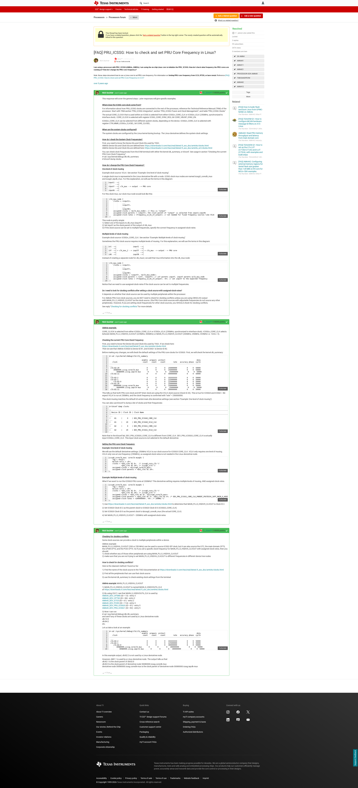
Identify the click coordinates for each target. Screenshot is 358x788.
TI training (145, 9)
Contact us (144, 712)
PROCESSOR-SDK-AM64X (247, 74)
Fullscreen (223, 190)
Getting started (158, 9)
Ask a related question (227, 16)
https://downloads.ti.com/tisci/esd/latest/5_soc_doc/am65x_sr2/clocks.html (178, 148)
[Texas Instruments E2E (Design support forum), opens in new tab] (238, 721)
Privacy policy (131, 778)
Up (103, 313)
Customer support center (150, 727)
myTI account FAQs (148, 742)
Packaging (144, 732)
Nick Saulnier (104, 61)
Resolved (237, 28)
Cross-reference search (150, 722)
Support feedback (355, 758)
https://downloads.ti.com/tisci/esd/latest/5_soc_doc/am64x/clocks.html (177, 146)
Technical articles (131, 9)
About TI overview (104, 712)
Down (111, 313)
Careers (99, 717)
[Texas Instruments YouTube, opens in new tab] (248, 721)
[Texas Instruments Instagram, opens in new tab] (228, 713)
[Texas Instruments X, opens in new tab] (248, 713)
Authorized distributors (193, 732)
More (135, 17)
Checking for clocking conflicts (124, 306)
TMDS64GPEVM (243, 78)
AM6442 (240, 82)
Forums (119, 9)
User (263, 3)
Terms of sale (146, 778)
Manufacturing (102, 742)
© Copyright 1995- (106, 782)
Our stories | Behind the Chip (108, 727)
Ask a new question (252, 16)
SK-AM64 (240, 56)
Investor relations (103, 737)
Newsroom (101, 722)
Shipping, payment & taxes (194, 722)
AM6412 (240, 86)
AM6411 (240, 65)
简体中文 (170, 9)
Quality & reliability (148, 737)
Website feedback (191, 778)
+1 (236, 33)
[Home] (113, 3)
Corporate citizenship (105, 747)
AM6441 (240, 61)
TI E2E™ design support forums (153, 717)
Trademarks (175, 778)
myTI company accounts (193, 717)
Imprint (206, 778)
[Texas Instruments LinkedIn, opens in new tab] (228, 721)
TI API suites (188, 712)
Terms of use (161, 778)
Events (99, 732)
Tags (248, 92)
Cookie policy (116, 778)
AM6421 (240, 69)
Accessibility (101, 778)
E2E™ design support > (104, 9)
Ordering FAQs (189, 727)
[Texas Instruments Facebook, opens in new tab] (238, 713)
